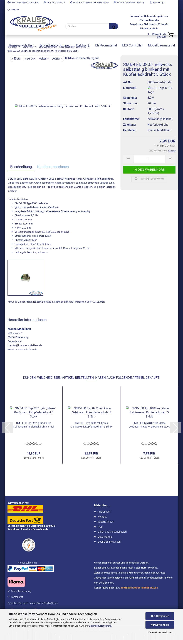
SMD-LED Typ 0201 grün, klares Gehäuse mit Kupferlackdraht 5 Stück (33, 425)
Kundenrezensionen (53, 167)
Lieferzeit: (129, 88)
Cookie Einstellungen (109, 541)
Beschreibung (21, 167)
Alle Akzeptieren (159, 616)
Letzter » (57, 58)
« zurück (30, 58)
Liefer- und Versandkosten (112, 531)
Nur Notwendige (160, 624)
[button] (128, 159)
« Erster (16, 58)
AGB (100, 526)
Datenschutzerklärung (100, 625)
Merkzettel (15, 9)
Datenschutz (105, 536)
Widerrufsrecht (106, 521)
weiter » (43, 58)
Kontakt (102, 516)
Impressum (104, 511)
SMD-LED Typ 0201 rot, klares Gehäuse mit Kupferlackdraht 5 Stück (91, 425)
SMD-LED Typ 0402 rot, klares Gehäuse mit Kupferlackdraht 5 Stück (149, 425)
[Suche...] (113, 26)
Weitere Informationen (159, 632)
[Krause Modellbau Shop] (34, 24)
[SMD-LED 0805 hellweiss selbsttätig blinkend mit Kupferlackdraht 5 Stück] (62, 106)
